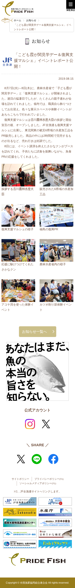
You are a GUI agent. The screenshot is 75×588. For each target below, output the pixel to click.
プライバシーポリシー (49, 478)
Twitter (46, 424)
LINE (37, 459)
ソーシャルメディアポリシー (37, 483)
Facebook (53, 459)
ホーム (17, 20)
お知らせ (31, 20)
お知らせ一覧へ (34, 331)
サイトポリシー (20, 478)
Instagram (30, 424)
